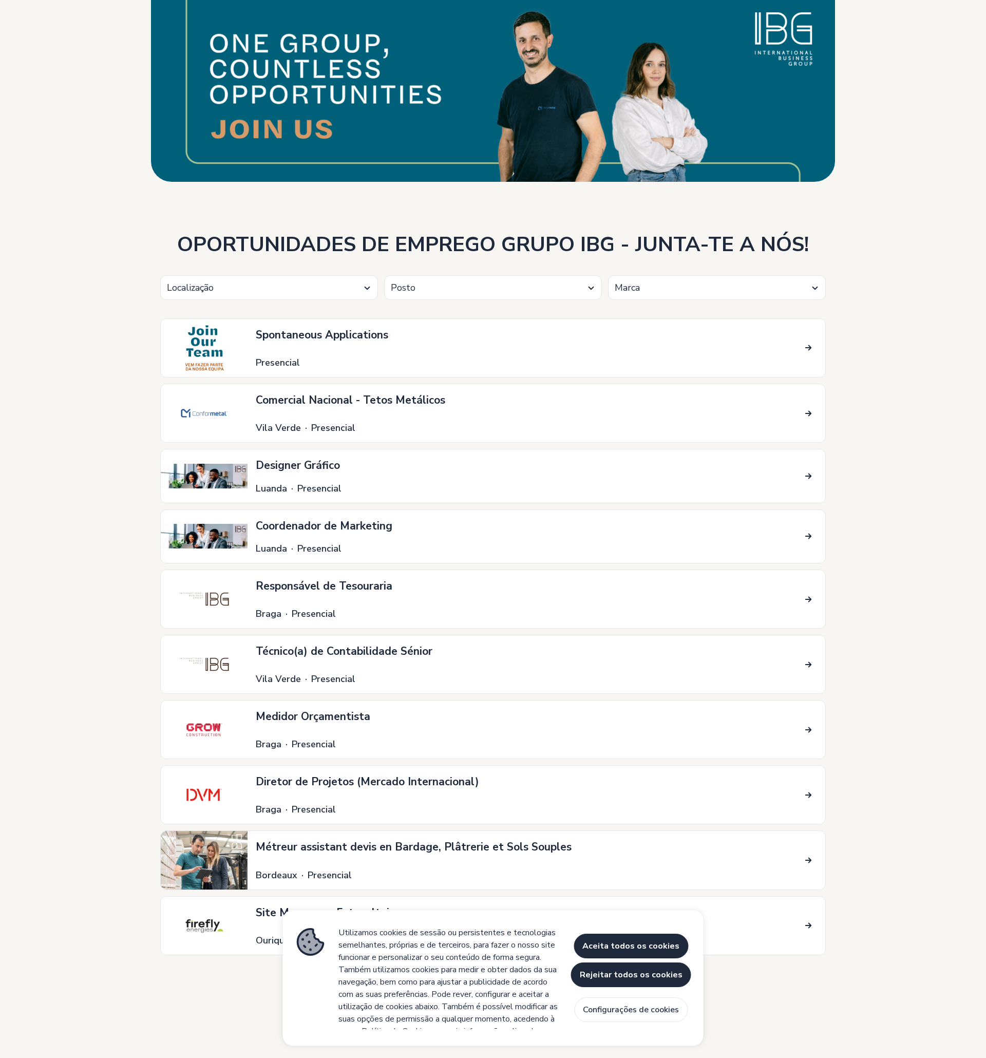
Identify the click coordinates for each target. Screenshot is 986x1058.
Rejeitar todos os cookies (631, 974)
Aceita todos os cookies (630, 946)
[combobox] (269, 287)
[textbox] (269, 288)
